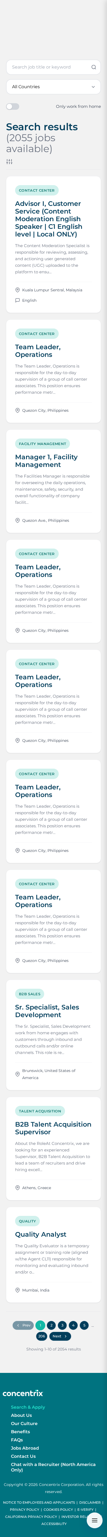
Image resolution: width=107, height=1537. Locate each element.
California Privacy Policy (31, 1517)
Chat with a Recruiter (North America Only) (53, 1467)
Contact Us (23, 1456)
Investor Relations (80, 1517)
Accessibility (54, 1524)
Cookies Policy (58, 1510)
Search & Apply (28, 1407)
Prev (26, 1325)
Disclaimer (90, 1502)
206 (41, 1336)
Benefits (20, 1431)
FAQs (17, 1440)
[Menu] (94, 1520)
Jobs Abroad (25, 1448)
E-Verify (85, 1510)
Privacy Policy (24, 1510)
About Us (21, 1415)
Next (57, 1336)
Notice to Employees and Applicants (39, 1502)
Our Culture (24, 1423)
